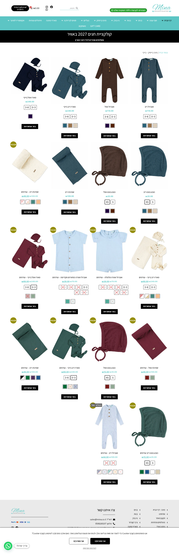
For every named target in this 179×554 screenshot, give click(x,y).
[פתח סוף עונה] (148, 20)
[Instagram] (46, 7)
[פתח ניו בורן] (112, 20)
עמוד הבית (163, 52)
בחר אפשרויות (149, 135)
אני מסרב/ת (78, 541)
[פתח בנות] (125, 20)
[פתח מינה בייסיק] (95, 20)
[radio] (153, 116)
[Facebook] (51, 7)
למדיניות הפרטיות (89, 548)
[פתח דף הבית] (162, 20)
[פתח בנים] (136, 20)
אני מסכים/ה (100, 541)
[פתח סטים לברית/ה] (62, 20)
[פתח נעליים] (82, 20)
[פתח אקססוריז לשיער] (8, 20)
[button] (8, 546)
